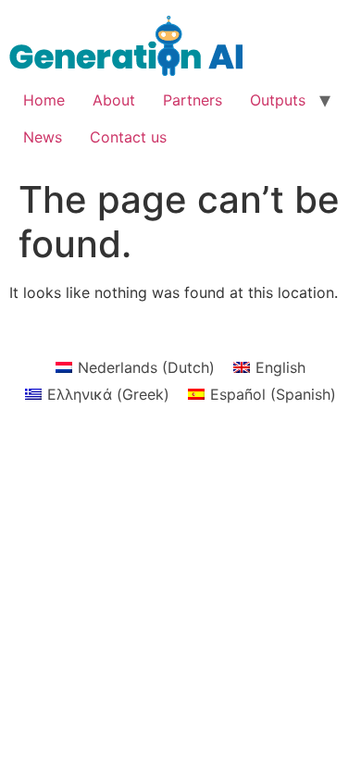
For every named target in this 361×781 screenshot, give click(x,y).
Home (44, 100)
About (114, 100)
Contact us (128, 137)
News (42, 137)
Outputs (277, 100)
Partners (192, 100)
